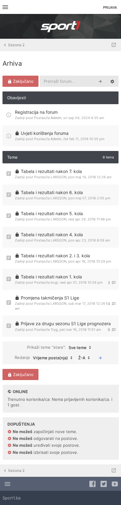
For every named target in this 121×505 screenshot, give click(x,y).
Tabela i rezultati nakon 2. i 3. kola (55, 255)
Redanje (41, 357)
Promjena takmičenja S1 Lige (50, 297)
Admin (56, 118)
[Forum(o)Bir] (113, 45)
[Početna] (60, 26)
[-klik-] (100, 357)
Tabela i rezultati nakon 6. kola (52, 192)
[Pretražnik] (100, 81)
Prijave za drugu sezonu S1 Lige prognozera (66, 323)
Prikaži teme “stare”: (57, 347)
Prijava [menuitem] (110, 7)
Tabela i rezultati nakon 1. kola (51, 276)
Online (20, 391)
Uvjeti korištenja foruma (45, 133)
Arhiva (12, 63)
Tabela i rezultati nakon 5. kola (52, 213)
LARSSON (58, 177)
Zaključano (23, 81)
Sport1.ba (11, 497)
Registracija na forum (36, 112)
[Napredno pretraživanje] (112, 81)
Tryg (54, 329)
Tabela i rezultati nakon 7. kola (51, 171)
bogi (54, 282)
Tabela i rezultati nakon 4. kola (52, 234)
